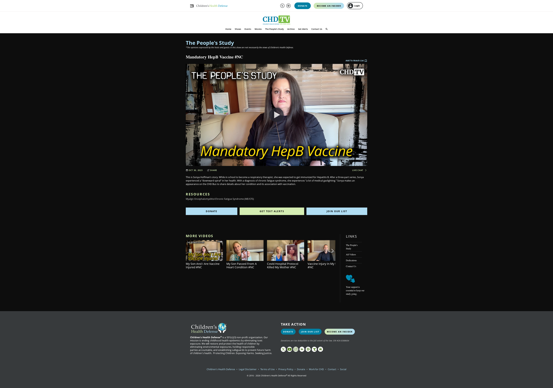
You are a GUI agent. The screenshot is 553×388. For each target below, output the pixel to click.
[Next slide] (332, 251)
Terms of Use (267, 369)
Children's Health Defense (221, 369)
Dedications (351, 260)
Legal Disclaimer (248, 369)
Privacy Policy (285, 369)
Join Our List (337, 211)
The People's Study (274, 29)
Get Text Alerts (272, 211)
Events (248, 29)
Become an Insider (340, 331)
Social (343, 369)
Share (213, 170)
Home (228, 29)
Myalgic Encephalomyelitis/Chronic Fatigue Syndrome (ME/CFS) (220, 198)
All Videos (351, 254)
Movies (258, 29)
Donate (211, 211)
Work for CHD (316, 369)
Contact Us (316, 29)
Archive (291, 29)
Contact (332, 369)
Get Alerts (303, 29)
